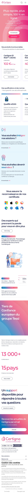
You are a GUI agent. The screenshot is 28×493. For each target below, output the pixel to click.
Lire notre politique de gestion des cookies (10, 486)
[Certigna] (6, 2)
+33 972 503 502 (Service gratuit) (9, 450)
